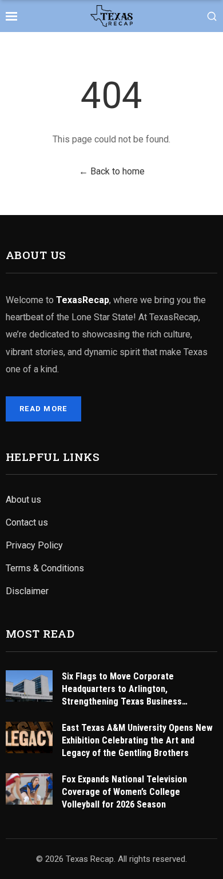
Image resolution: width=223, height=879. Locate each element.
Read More (43, 408)
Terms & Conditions (45, 568)
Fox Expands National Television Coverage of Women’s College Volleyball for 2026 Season (124, 792)
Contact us (27, 522)
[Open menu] (11, 16)
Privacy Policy (34, 545)
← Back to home (112, 171)
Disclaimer (27, 591)
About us (23, 499)
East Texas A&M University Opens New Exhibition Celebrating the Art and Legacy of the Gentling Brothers (137, 740)
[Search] (211, 16)
